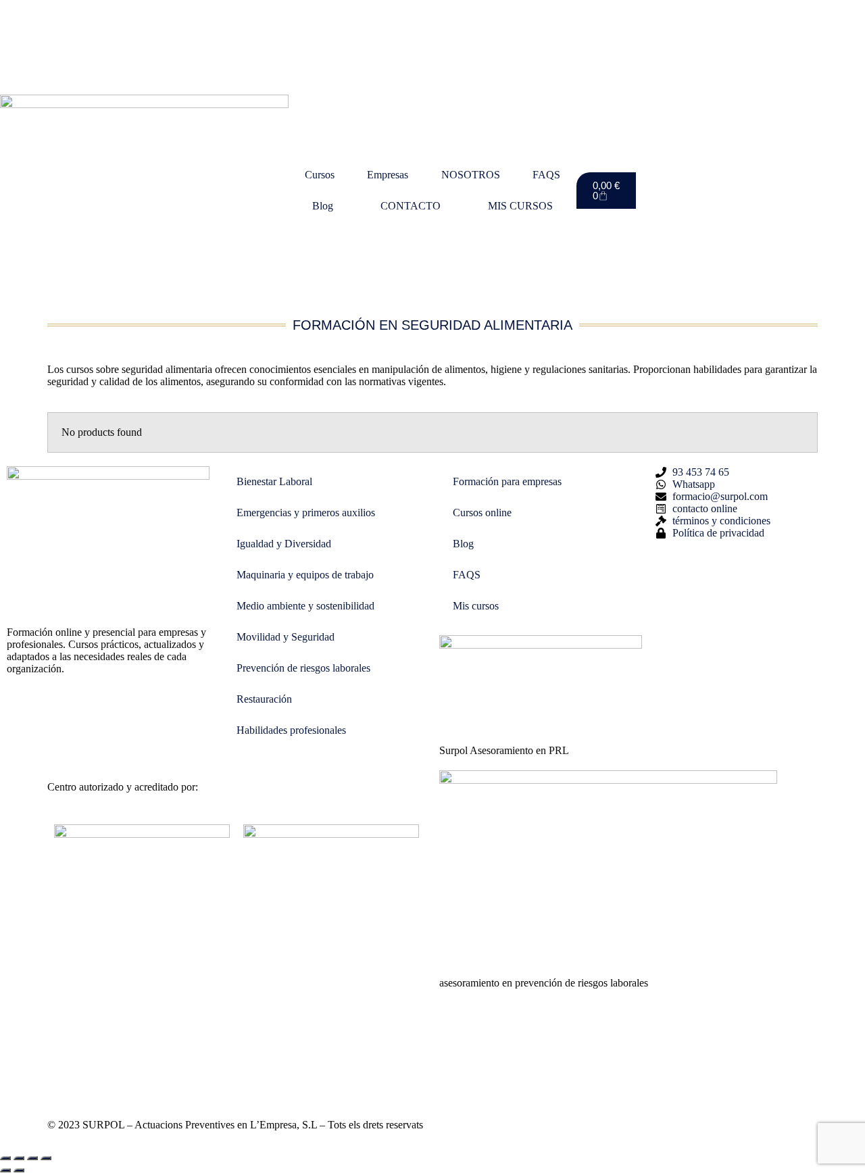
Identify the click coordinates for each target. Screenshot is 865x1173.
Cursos (320, 174)
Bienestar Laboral (274, 481)
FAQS (546, 174)
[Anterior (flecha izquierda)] (5, 1170)
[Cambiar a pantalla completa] (19, 1158)
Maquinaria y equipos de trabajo (305, 574)
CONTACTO (410, 205)
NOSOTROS (470, 174)
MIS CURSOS (520, 205)
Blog (322, 205)
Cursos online (482, 512)
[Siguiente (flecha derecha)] (19, 1170)
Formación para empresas (507, 481)
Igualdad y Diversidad (284, 543)
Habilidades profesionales (291, 730)
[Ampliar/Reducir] (5, 1158)
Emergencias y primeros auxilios (306, 512)
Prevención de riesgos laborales (303, 668)
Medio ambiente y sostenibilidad (305, 606)
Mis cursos (476, 606)
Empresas (387, 174)
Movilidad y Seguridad (286, 637)
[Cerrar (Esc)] (46, 1158)
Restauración (264, 699)
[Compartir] (32, 1158)
